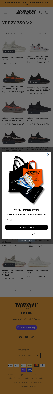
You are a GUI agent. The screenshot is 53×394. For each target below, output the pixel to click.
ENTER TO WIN (26, 227)
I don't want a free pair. (26, 234)
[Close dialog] (48, 154)
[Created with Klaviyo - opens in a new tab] (26, 240)
